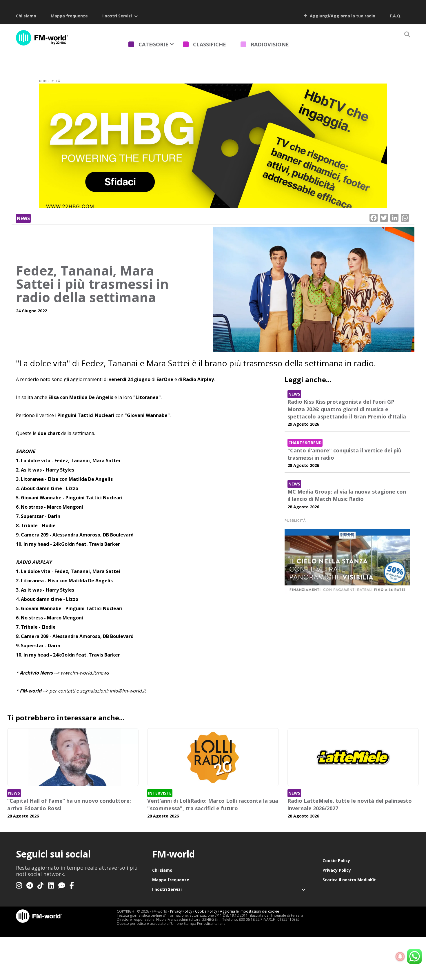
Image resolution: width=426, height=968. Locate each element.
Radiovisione (270, 44)
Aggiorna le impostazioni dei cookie (249, 911)
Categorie (153, 44)
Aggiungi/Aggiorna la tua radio (342, 16)
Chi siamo (26, 16)
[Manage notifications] (400, 956)
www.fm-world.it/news (85, 673)
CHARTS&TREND (305, 442)
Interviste (160, 793)
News (23, 218)
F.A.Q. (395, 16)
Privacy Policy (337, 870)
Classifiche (209, 44)
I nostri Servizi (117, 16)
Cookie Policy (336, 860)
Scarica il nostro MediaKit (349, 879)
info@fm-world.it (128, 691)
